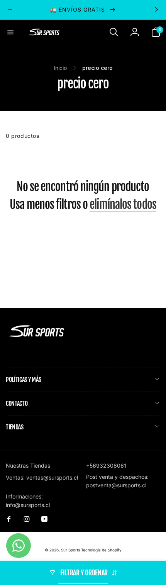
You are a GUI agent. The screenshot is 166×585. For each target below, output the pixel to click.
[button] (10, 32)
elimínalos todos (123, 205)
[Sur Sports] (37, 337)
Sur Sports (70, 550)
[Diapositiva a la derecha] (156, 10)
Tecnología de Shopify (101, 550)
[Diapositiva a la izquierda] (10, 10)
